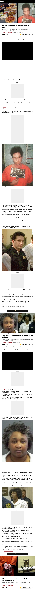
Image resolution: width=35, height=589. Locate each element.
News (5, 23)
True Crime (9, 23)
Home (3, 23)
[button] (32, 34)
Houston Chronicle (24, 217)
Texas (10, 351)
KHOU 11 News (12, 302)
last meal (4, 107)
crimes (20, 207)
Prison (13, 308)
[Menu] (34, 1)
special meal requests (7, 100)
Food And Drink (8, 308)
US (4, 79)
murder (5, 389)
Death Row (23, 308)
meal (22, 80)
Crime (5, 308)
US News (19, 308)
